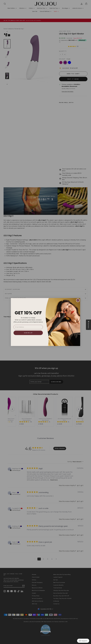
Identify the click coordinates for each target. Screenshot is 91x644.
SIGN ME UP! (28, 333)
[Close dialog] (77, 300)
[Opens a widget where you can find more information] (83, 641)
